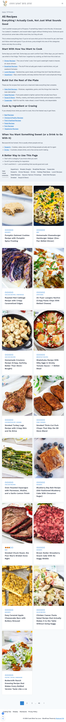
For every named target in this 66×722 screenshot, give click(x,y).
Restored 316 (60, 718)
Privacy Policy (32, 711)
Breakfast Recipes (39, 169)
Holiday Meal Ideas (43, 172)
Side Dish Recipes (49, 175)
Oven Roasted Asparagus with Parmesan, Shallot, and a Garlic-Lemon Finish (17, 490)
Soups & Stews (23, 178)
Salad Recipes (15, 175)
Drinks (33, 172)
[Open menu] (62, 3)
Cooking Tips (7, 711)
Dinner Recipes (23, 172)
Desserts (14, 172)
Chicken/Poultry (10, 422)
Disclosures (23, 711)
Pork (38, 422)
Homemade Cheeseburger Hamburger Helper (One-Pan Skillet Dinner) (48, 238)
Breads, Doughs (25, 169)
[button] (6, 230)
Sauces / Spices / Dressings (31, 175)
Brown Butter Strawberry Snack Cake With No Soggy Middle (48, 556)
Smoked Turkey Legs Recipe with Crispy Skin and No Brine (16, 428)
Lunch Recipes (57, 172)
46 (39, 703)
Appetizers (14, 169)
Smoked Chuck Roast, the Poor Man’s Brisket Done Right (17, 556)
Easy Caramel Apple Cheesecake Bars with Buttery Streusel (15, 618)
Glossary (15, 711)
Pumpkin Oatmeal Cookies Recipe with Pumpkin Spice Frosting (17, 238)
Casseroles (50, 169)
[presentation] (17, 206)
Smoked (13, 178)
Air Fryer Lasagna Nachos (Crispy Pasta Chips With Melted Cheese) (48, 300)
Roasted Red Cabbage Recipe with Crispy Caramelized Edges (15, 300)
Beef (37, 232)
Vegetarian (20, 294)
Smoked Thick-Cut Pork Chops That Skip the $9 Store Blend (47, 428)
